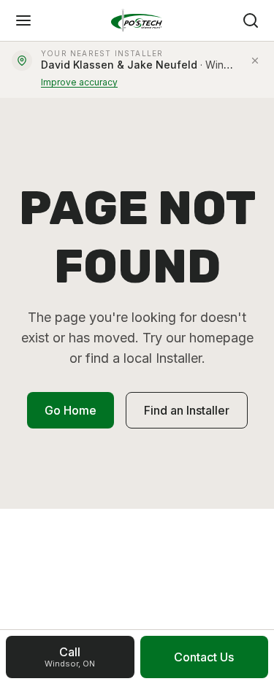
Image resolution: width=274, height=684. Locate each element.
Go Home (70, 410)
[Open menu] (23, 20)
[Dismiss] (255, 60)
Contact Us (204, 657)
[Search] (250, 20)
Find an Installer (186, 410)
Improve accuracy (79, 82)
